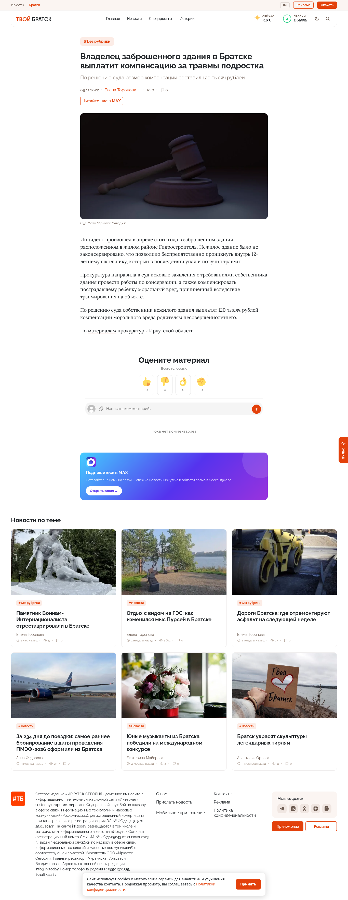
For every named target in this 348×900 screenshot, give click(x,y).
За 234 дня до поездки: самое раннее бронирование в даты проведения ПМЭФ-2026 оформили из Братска (63, 742)
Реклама (222, 802)
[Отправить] (256, 409)
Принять (248, 884)
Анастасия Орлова (253, 758)
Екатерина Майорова (145, 758)
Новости (134, 18)
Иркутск (17, 5)
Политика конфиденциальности (235, 813)
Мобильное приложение (180, 812)
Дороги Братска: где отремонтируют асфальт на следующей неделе (283, 616)
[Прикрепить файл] (101, 409)
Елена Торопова (120, 90)
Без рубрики (98, 41)
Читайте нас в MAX (102, 101)
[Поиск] (328, 19)
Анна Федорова (29, 758)
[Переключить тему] (317, 19)
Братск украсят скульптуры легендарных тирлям (272, 739)
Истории (187, 18)
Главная (112, 18)
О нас (161, 794)
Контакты (223, 794)
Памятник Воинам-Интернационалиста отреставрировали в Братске (52, 619)
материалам (102, 330)
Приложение (288, 826)
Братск (34, 5)
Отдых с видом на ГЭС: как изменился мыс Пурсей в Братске (169, 616)
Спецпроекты (160, 18)
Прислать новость (174, 802)
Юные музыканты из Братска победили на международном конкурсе (165, 742)
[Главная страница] (33, 18)
